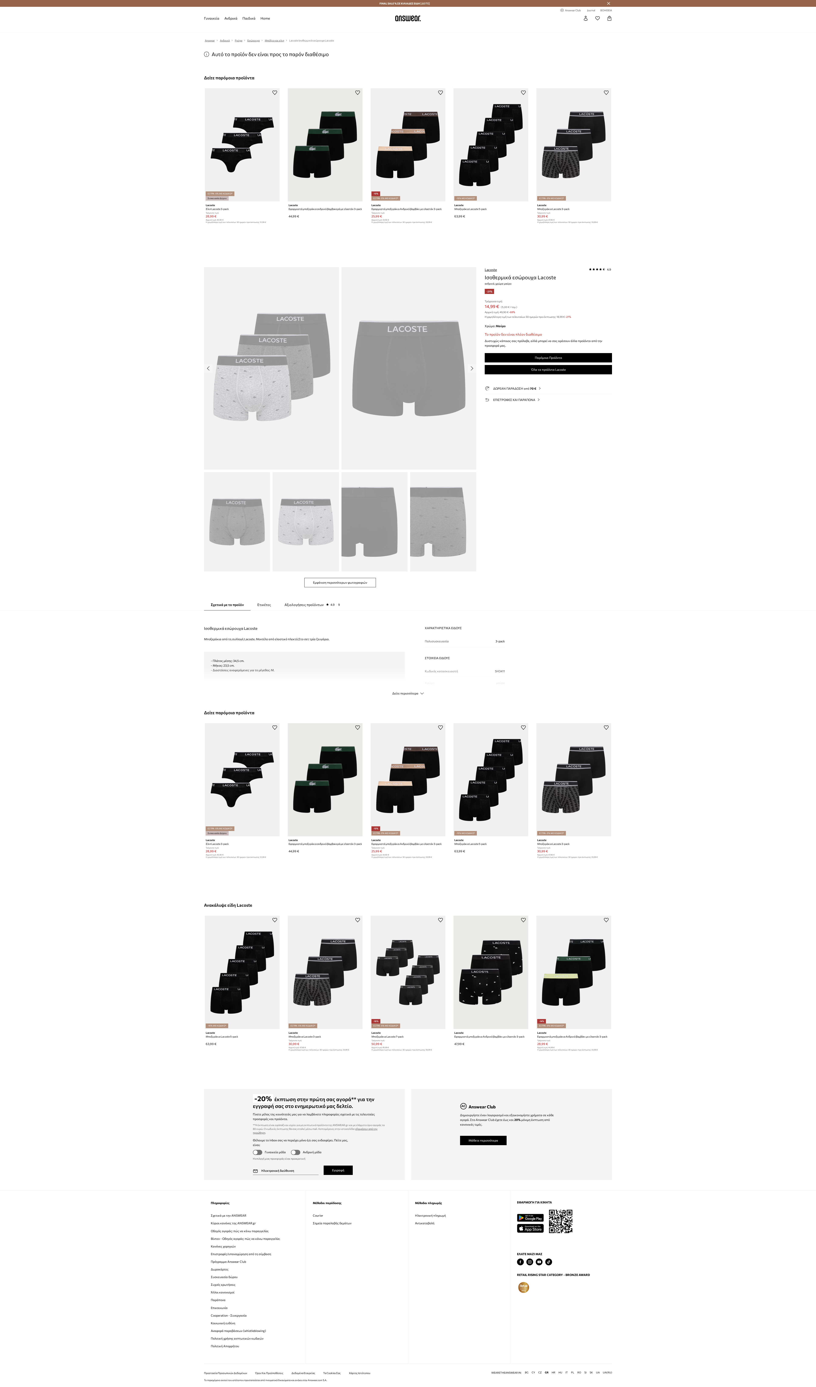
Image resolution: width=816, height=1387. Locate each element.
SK (591, 1372)
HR (553, 1372)
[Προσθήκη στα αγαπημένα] (275, 92)
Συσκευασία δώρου (224, 1277)
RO (579, 1372)
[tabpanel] (408, 654)
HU (560, 1372)
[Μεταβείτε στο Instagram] (529, 1262)
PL (572, 1372)
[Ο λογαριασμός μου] (585, 18)
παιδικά (248, 18)
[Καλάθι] (609, 18)
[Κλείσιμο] (608, 3)
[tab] (312, 604)
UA (598, 1372)
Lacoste (491, 270)
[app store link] (530, 1228)
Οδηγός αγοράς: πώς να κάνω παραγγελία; (240, 1231)
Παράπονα (218, 1300)
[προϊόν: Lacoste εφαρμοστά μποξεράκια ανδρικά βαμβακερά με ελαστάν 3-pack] (325, 144)
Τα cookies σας (332, 1373)
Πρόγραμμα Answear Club (228, 1261)
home (265, 18)
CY (533, 1372)
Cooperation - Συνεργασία (229, 1315)
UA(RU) (607, 1372)
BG (526, 1372)
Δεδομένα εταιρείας (303, 1373)
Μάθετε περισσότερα (483, 1140)
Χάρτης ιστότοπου (359, 1373)
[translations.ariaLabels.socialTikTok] (548, 1262)
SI (585, 1372)
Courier (318, 1215)
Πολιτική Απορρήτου (225, 1346)
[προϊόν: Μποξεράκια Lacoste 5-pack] (490, 144)
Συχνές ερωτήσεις (223, 1284)
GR (546, 1372)
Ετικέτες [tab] (264, 605)
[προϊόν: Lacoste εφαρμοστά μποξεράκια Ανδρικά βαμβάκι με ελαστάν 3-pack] (408, 144)
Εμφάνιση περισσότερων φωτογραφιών (340, 582)
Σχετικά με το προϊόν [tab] (227, 605)
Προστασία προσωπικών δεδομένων (225, 1373)
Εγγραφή (338, 1170)
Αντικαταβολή (424, 1223)
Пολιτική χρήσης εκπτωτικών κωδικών (237, 1338)
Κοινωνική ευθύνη (223, 1323)
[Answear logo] (408, 18)
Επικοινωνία (219, 1308)
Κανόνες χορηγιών (223, 1246)
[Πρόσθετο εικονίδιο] (523, 1287)
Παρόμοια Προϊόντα (548, 357)
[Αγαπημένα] (597, 18)
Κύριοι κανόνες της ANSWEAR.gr (233, 1223)
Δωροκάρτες (219, 1269)
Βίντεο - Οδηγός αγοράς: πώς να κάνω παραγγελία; (245, 1238)
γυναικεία (211, 18)
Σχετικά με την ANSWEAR (228, 1215)
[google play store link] (530, 1218)
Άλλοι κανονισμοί (222, 1292)
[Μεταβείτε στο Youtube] (539, 1262)
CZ (540, 1372)
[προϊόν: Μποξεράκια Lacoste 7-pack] (408, 972)
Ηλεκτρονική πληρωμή (430, 1215)
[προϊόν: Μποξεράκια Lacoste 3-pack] (573, 144)
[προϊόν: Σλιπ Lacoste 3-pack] (242, 144)
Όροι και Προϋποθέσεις (269, 1373)
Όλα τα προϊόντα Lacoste (548, 369)
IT (566, 1372)
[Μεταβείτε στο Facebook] (520, 1262)
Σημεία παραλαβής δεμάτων (332, 1223)
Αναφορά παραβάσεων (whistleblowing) (238, 1331)
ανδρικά (230, 18)
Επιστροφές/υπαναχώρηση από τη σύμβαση (241, 1254)
